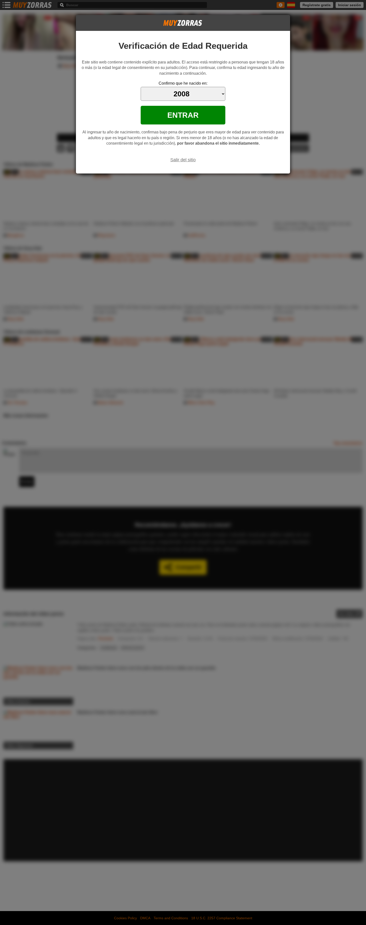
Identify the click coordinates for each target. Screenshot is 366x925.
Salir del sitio (183, 159)
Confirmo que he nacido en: (183, 83)
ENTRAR (183, 115)
